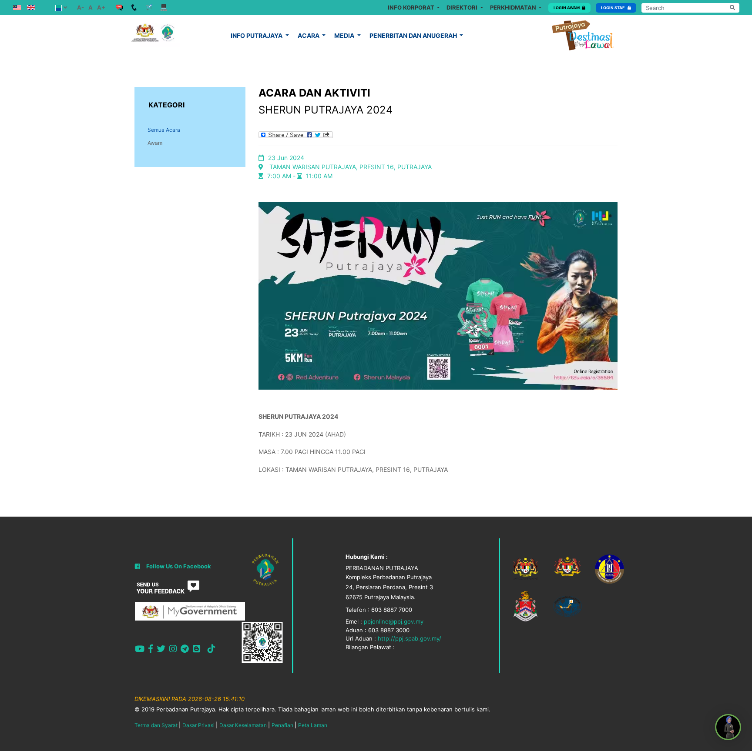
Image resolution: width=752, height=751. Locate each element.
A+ (101, 7)
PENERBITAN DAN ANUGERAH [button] (413, 35)
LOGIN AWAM (567, 7)
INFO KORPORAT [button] (412, 7)
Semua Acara (164, 130)
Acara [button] (309, 35)
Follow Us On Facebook (178, 566)
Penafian (282, 725)
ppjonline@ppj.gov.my (393, 621)
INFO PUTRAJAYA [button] (257, 35)
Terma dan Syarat (156, 725)
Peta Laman (312, 725)
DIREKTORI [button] (462, 7)
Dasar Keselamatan (243, 725)
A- (80, 7)
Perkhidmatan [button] (513, 7)
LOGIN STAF (613, 7)
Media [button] (345, 35)
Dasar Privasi (198, 725)
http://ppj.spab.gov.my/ (409, 638)
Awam (155, 143)
